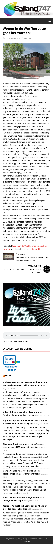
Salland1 (36, 249)
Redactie (27, 38)
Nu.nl (8, 375)
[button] (49, 21)
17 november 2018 (12, 38)
